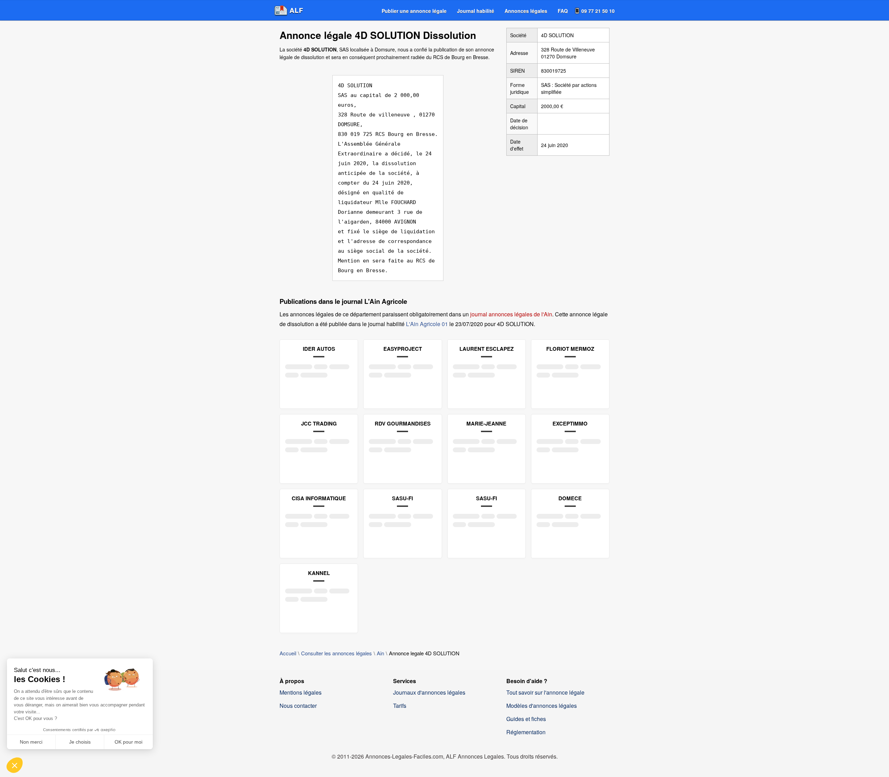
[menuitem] (414, 10)
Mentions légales (301, 692)
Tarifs (399, 706)
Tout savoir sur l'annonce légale (545, 692)
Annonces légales (526, 10)
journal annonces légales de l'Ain (511, 314)
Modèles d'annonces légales (541, 706)
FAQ (563, 10)
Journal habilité (475, 10)
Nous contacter (298, 706)
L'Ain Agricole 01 (427, 324)
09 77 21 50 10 (598, 10)
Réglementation (526, 732)
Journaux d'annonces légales (429, 692)
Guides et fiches (526, 719)
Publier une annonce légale (414, 10)
